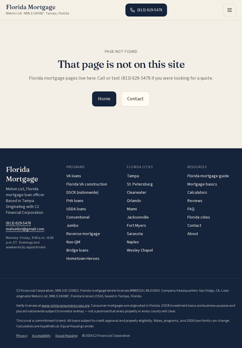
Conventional (77, 217)
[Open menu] (229, 10)
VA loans (73, 176)
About (192, 234)
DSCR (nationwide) (82, 193)
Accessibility (41, 335)
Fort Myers (136, 226)
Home (104, 99)
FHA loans (75, 201)
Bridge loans (77, 250)
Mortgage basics (202, 184)
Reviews (194, 201)
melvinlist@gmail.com (25, 229)
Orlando (134, 201)
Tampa (133, 176)
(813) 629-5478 (149, 10)
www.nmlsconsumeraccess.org (65, 305)
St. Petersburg (140, 184)
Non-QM (73, 242)
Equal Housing (66, 335)
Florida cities (198, 217)
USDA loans (76, 209)
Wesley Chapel (140, 250)
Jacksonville (138, 217)
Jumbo (72, 226)
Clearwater (136, 193)
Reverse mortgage (83, 234)
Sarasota (135, 234)
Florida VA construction (86, 184)
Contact (135, 99)
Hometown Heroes (82, 259)
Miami (132, 209)
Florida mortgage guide (208, 176)
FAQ (190, 209)
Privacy (21, 335)
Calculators (197, 193)
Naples (133, 242)
